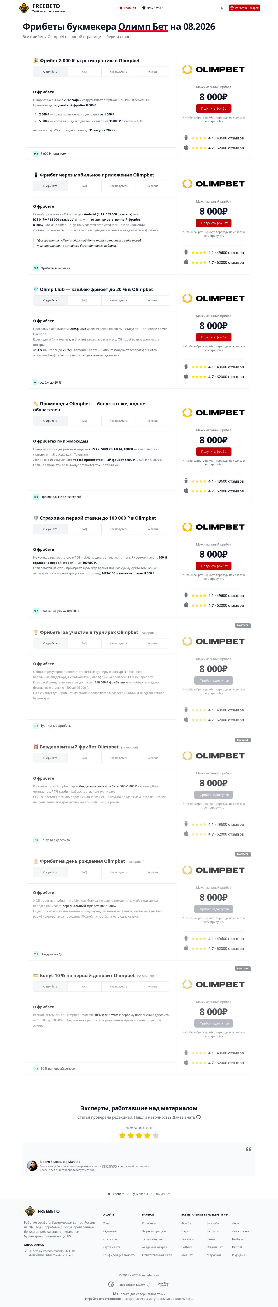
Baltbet (237, 1247)
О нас (107, 1223)
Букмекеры (139, 1194)
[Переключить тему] (222, 8)
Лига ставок (241, 1231)
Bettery (186, 1247)
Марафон (214, 1255)
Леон (66, 240)
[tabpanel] (101, 111)
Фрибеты (149, 1223)
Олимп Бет (215, 1247)
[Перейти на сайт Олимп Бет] (213, 69)
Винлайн (213, 1223)
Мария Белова (50, 1162)
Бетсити (213, 1231)
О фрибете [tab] (50, 71)
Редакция (110, 1231)
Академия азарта (154, 1247)
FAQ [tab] (84, 71)
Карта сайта (111, 1247)
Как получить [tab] (118, 71)
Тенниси (187, 1239)
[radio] (122, 1135)
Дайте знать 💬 (186, 1117)
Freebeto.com (149, 1275)
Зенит (211, 1239)
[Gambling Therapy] (163, 1284)
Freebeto (118, 1194)
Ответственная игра (157, 1255)
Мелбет (187, 1255)
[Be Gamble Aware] (135, 1284)
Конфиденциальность (117, 1255)
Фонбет (187, 1223)
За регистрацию (154, 1231)
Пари (185, 1231)
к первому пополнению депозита (144, 1015)
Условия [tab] (153, 71)
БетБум (237, 1239)
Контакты (110, 1239)
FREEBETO (46, 6)
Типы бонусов (152, 1239)
